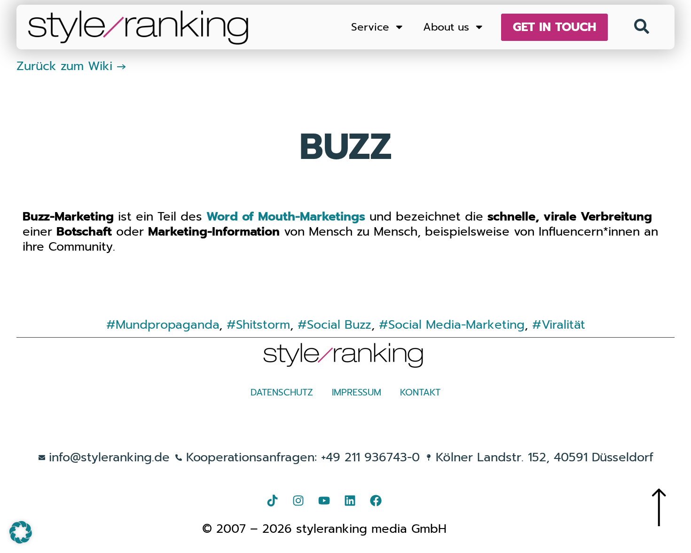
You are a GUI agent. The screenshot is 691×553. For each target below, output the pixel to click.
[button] (20, 532)
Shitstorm (263, 325)
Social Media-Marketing (456, 325)
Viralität (563, 325)
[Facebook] (376, 500)
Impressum (356, 392)
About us (446, 27)
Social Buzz (339, 325)
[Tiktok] (272, 500)
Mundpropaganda (167, 325)
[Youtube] (324, 500)
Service (370, 27)
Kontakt (420, 392)
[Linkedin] (350, 500)
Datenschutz (282, 392)
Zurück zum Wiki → (71, 66)
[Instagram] (298, 500)
